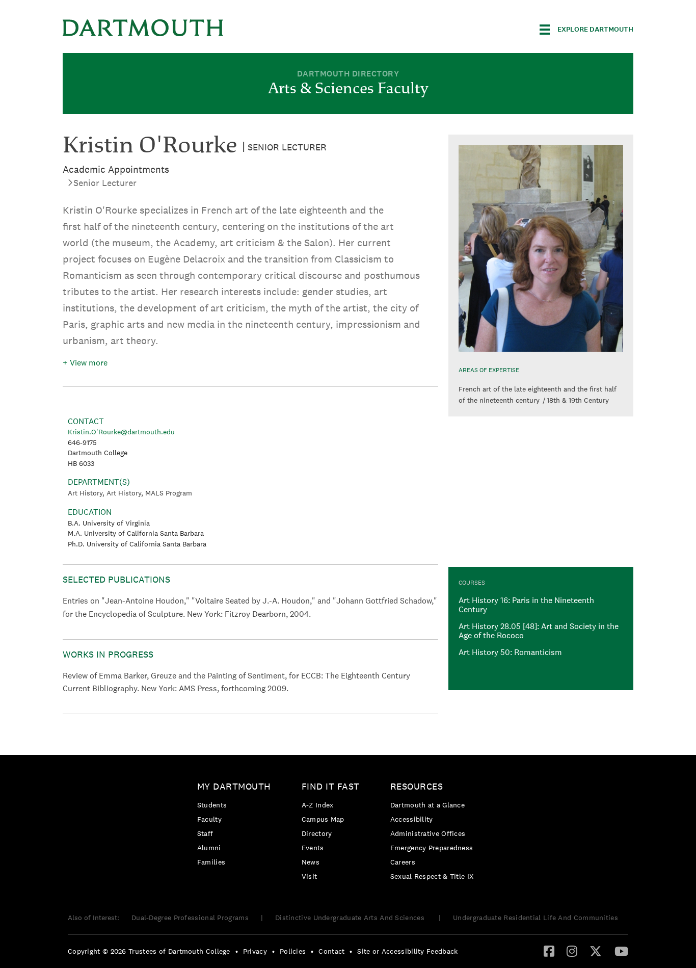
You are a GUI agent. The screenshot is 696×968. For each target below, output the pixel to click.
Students (212, 804)
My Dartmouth (234, 786)
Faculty (209, 819)
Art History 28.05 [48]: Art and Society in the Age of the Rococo (539, 631)
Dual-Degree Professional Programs (190, 917)
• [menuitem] (236, 951)
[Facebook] (549, 951)
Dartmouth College (143, 27)
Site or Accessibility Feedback (407, 951)
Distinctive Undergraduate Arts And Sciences (350, 917)
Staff (205, 833)
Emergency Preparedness (431, 847)
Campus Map (323, 819)
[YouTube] (621, 951)
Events (313, 847)
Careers (402, 862)
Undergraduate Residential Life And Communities (535, 917)
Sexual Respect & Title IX (432, 876)
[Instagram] (572, 951)
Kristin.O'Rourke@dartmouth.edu (121, 431)
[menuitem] (236, 826)
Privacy (255, 951)
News (310, 862)
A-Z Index (318, 804)
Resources (416, 786)
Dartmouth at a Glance (427, 804)
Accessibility (411, 819)
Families (211, 862)
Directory (317, 833)
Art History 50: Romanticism (510, 652)
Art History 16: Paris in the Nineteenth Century (526, 605)
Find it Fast (331, 786)
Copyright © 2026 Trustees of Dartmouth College (149, 951)
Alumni (209, 847)
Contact (331, 951)
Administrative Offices (428, 833)
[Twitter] (596, 951)
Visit (309, 876)
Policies (293, 951)
